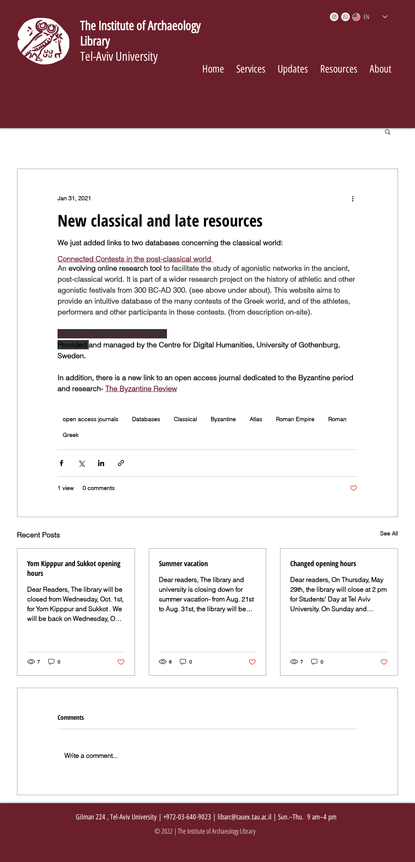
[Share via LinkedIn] (101, 463)
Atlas (256, 419)
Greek (71, 434)
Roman (337, 419)
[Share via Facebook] (61, 463)
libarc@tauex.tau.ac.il (245, 817)
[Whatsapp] (345, 17)
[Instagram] (334, 17)
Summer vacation (183, 563)
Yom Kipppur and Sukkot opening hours (73, 568)
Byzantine (223, 419)
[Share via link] (121, 463)
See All (389, 533)
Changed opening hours (323, 563)
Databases (146, 419)
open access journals (90, 419)
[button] (387, 131)
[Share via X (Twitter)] (81, 463)
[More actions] (352, 198)
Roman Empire (295, 419)
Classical (185, 419)
